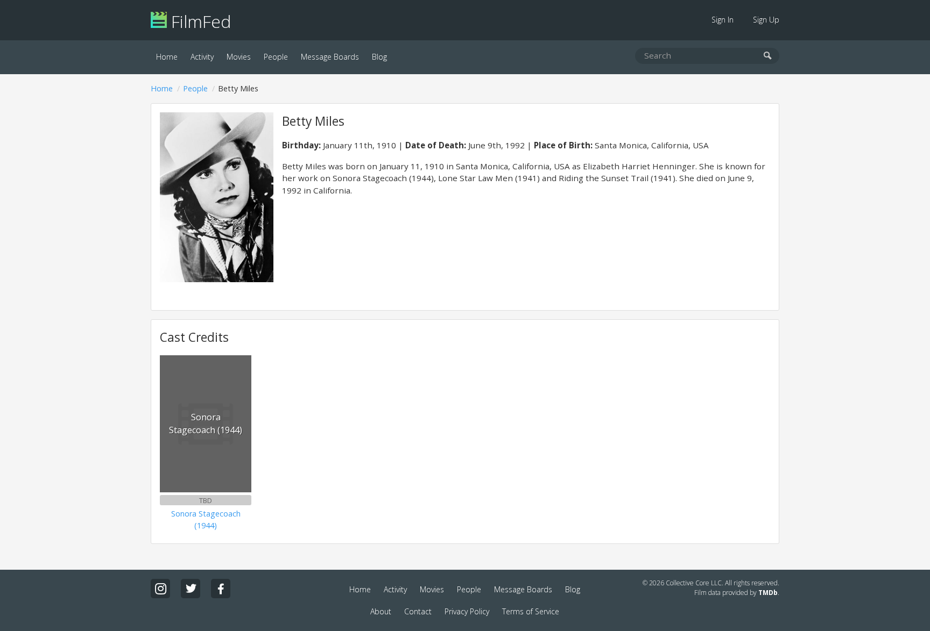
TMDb (768, 592)
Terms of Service (530, 611)
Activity (202, 57)
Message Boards (330, 57)
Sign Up (766, 20)
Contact (418, 611)
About (380, 611)
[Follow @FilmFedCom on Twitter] (190, 588)
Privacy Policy (467, 611)
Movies (239, 57)
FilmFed (199, 21)
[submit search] (767, 56)
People (276, 57)
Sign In (722, 20)
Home (167, 57)
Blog (379, 57)
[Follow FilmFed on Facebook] (220, 588)
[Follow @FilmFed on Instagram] (160, 588)
